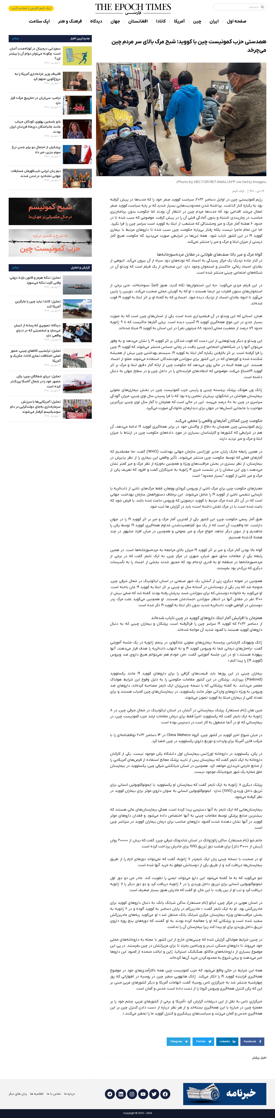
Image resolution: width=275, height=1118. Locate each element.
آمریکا (179, 21)
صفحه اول (236, 21)
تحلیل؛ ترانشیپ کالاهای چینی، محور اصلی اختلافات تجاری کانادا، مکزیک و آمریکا (35, 356)
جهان (115, 21)
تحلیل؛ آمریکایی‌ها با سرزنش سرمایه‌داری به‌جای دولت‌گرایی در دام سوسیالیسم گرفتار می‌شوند (35, 407)
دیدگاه (96, 21)
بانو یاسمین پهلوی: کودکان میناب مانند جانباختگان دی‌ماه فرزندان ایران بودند (35, 127)
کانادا (161, 21)
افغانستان (138, 21)
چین (197, 21)
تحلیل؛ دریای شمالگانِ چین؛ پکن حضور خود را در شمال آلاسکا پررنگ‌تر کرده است (35, 381)
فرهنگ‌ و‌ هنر (70, 21)
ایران (214, 21)
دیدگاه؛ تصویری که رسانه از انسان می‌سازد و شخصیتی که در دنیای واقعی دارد (37, 330)
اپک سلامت (39, 21)
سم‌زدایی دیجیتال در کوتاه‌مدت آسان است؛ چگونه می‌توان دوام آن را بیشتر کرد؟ (34, 54)
